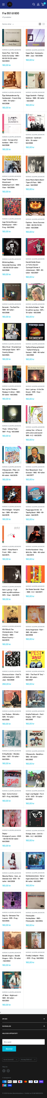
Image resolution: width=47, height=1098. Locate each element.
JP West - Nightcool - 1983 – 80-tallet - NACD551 (10, 998)
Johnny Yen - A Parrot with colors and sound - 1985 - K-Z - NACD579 (34, 433)
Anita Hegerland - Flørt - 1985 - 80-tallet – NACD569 (35, 632)
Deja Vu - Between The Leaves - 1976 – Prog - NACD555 (10, 918)
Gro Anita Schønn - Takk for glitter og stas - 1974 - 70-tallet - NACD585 (35, 310)
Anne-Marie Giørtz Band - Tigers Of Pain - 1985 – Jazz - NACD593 (35, 182)
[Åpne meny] (3, 4)
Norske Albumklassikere (11, 50)
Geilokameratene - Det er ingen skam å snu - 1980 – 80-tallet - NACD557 (35, 878)
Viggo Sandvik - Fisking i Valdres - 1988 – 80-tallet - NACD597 (35, 98)
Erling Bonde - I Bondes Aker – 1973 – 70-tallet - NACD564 (11, 756)
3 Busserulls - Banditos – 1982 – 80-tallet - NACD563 (35, 756)
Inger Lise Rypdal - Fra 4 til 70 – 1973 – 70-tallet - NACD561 (35, 796)
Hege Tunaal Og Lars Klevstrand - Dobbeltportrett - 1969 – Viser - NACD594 (11, 183)
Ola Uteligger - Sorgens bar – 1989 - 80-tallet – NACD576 (11, 512)
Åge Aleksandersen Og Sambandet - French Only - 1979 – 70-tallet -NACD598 (11, 99)
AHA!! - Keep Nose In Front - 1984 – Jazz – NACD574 (10, 552)
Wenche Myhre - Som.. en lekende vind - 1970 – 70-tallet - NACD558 (11, 878)
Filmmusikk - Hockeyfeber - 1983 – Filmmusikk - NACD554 (34, 918)
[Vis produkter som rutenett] (40, 24)
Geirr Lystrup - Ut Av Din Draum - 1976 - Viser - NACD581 (35, 392)
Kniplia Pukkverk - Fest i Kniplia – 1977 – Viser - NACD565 (35, 717)
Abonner (9, 1049)
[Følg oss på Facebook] (3, 1070)
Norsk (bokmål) (8, 1059)
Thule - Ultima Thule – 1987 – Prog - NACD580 (10, 430)
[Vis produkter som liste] (44, 24)
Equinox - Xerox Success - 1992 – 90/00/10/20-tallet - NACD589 (35, 225)
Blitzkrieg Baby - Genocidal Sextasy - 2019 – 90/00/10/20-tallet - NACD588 (11, 266)
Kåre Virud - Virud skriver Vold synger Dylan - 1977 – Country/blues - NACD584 (11, 351)
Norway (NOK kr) (26, 1059)
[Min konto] (38, 4)
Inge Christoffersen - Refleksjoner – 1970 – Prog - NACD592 (10, 224)
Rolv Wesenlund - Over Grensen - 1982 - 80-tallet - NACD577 (35, 472)
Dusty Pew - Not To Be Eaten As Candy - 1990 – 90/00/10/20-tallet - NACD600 (11, 57)
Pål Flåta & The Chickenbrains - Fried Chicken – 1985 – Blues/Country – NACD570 (10, 634)
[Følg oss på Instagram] (8, 1070)
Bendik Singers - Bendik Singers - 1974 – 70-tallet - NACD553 (11, 958)
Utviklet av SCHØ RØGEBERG (34, 1093)
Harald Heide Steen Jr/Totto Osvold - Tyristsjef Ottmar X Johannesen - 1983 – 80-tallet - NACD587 (35, 267)
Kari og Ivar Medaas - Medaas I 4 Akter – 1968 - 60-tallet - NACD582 (11, 392)
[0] (42, 4)
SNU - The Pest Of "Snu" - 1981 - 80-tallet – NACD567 (35, 677)
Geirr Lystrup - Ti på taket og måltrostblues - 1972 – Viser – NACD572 (11, 592)
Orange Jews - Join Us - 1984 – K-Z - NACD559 (34, 835)
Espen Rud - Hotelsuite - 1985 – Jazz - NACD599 (35, 54)
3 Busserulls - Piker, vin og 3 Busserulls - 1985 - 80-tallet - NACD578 (11, 472)
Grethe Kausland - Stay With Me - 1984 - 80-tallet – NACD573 (35, 552)
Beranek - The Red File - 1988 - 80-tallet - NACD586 (11, 310)
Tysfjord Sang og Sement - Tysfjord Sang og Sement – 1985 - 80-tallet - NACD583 (35, 351)
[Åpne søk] (34, 4)
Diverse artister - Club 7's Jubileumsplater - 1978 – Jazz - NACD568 (11, 677)
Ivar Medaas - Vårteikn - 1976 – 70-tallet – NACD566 (11, 717)
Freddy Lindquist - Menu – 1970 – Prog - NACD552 (35, 956)
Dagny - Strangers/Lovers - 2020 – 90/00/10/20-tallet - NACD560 (11, 837)
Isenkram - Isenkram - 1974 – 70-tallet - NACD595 (34, 140)
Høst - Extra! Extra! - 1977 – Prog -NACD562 (10, 795)
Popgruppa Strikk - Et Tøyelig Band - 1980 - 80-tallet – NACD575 (35, 512)
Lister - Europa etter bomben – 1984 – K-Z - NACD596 (10, 142)
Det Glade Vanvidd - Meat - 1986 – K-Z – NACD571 (35, 590)
